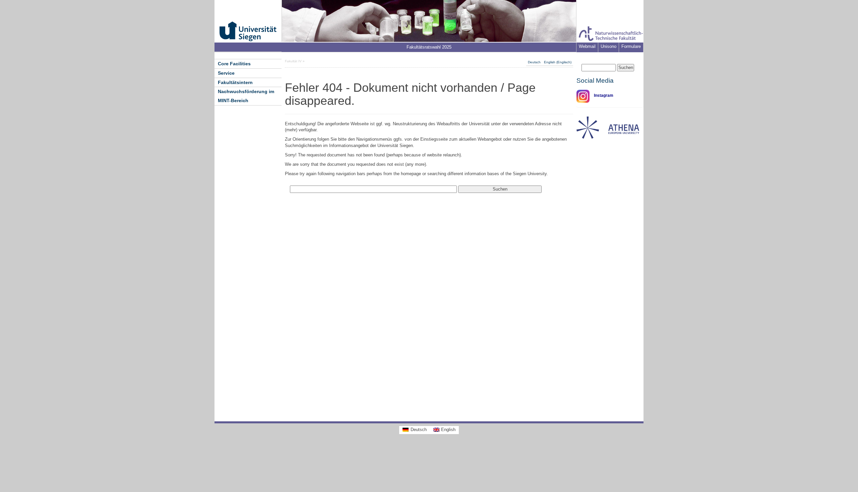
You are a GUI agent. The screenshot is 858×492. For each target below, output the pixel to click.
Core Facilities (234, 63)
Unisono (608, 46)
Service (226, 73)
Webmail (587, 46)
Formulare (631, 46)
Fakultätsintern (235, 82)
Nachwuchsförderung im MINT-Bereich (246, 96)
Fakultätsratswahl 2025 (429, 47)
